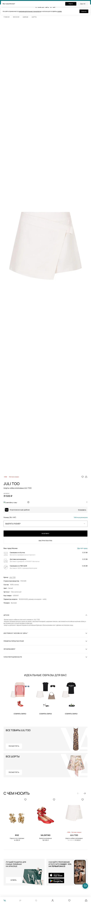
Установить (82, 510)
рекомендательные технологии (30, 11)
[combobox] (45, 524)
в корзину (45, 533)
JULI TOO (12, 577)
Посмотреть (14, 746)
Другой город (82, 548)
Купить (20, 713)
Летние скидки (14, 476)
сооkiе (59, 11)
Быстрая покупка (45, 541)
